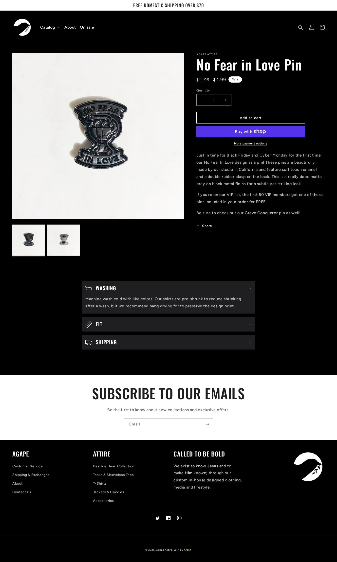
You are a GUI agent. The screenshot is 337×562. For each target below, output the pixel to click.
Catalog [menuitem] (47, 27)
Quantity (203, 90)
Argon (188, 549)
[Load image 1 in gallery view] (28, 240)
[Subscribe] (207, 424)
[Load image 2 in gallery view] (63, 240)
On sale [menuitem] (87, 27)
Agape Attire (164, 549)
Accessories (103, 501)
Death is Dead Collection (113, 466)
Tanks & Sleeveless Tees (113, 475)
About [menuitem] (70, 27)
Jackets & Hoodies (108, 492)
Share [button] (207, 226)
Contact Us (21, 492)
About (17, 483)
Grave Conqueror (261, 213)
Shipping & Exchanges (31, 475)
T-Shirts (100, 483)
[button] (300, 27)
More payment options (250, 143)
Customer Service (27, 466)
